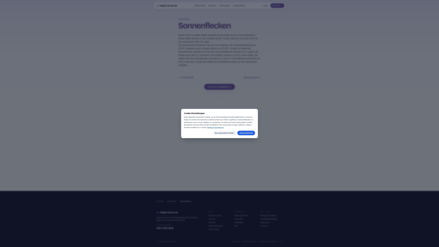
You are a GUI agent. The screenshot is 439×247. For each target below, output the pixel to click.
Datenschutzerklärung (215, 127)
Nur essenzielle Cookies (224, 133)
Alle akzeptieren (246, 133)
